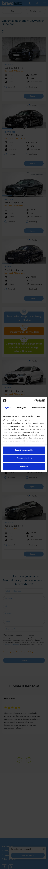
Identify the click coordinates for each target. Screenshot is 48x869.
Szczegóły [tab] (21, 407)
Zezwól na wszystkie (24, 450)
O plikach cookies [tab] (37, 407)
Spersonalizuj (23, 458)
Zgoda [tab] (7, 407)
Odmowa (24, 466)
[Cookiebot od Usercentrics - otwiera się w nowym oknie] (34, 400)
